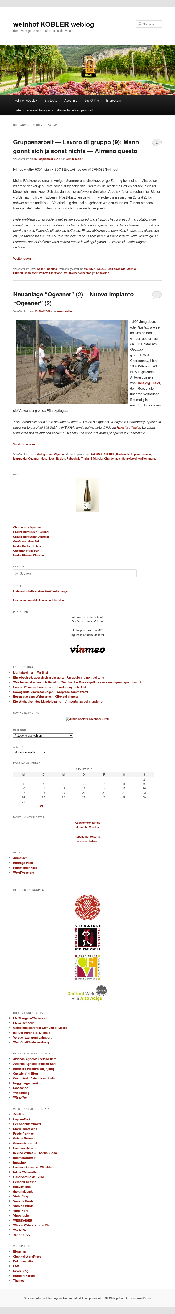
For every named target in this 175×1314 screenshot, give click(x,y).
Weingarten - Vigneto (50, 454)
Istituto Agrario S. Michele (31, 1032)
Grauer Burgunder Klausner (31, 532)
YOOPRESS (21, 1235)
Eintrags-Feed (23, 862)
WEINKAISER (22, 1220)
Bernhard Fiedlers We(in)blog (34, 1068)
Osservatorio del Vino (28, 1177)
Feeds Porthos (23, 1133)
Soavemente (22, 1186)
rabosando (20, 1088)
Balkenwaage (116, 269)
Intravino (19, 1162)
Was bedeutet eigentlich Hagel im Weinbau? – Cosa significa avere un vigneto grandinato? (77, 682)
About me (70, 100)
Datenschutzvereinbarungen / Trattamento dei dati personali (54, 110)
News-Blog (20, 1271)
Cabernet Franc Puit (26, 551)
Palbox (43, 273)
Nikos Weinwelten (25, 1172)
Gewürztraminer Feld (26, 541)
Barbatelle (123, 454)
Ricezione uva (58, 273)
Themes (18, 1280)
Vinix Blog (20, 1196)
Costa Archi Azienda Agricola (34, 1078)
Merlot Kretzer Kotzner (28, 546)
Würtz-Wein (21, 1097)
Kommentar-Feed (25, 867)
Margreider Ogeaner (26, 458)
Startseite (50, 100)
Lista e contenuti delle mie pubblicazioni (38, 600)
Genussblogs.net (25, 1143)
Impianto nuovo (141, 454)
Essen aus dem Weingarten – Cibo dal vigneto (45, 696)
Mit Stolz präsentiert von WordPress (128, 1298)
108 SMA (89, 269)
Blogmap (19, 1251)
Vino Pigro (20, 1210)
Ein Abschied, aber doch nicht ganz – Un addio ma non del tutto (58, 677)
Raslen (60, 458)
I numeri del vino (25, 1148)
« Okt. (41, 806)
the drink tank (23, 1191)
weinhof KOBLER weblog (53, 24)
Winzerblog (21, 1092)
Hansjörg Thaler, (148, 382)
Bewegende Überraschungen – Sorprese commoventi (50, 692)
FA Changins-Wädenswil (30, 1018)
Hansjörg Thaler (128, 427)
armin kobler (74, 159)
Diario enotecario (25, 1128)
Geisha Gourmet (24, 1138)
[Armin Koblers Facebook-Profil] (87, 719)
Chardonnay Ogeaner (27, 527)
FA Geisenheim (24, 1023)
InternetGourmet (24, 1157)
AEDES (101, 269)
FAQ (16, 1266)
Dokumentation (24, 1261)
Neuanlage (48, 458)
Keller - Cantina (47, 269)
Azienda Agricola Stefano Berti (35, 1059)
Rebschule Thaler (78, 458)
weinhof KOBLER (26, 100)
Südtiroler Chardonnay (105, 458)
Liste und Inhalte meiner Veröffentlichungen (41, 591)
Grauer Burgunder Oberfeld (31, 537)
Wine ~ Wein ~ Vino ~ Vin (31, 1225)
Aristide (18, 1114)
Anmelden (20, 858)
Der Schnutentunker (27, 1124)
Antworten (101, 273)
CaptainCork (22, 1119)
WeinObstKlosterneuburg (31, 1042)
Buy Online (91, 100)
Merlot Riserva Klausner (29, 555)
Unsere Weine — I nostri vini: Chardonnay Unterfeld (49, 687)
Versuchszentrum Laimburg (32, 1037)
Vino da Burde (23, 1201)
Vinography (21, 1215)
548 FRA (109, 454)
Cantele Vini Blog (25, 1073)
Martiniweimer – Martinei (30, 672)
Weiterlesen (24, 258)
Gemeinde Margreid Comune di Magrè (40, 1027)
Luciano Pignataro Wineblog (33, 1167)
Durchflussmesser (25, 273)
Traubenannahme (80, 273)
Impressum (113, 100)
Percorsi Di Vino (24, 1182)
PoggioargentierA (25, 1083)
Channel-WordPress (27, 1256)
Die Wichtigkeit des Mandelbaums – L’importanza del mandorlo (58, 701)
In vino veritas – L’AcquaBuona (35, 1153)
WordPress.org (23, 872)
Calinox (131, 269)
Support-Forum (24, 1275)
